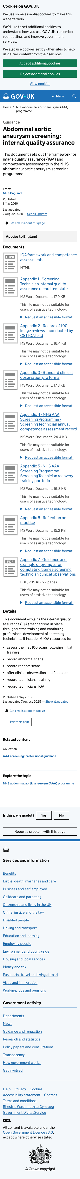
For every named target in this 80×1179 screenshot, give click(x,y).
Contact (50, 1095)
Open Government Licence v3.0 (28, 1132)
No (64, 815)
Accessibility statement (21, 1095)
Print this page (20, 722)
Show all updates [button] (56, 701)
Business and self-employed (25, 889)
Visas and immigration (20, 982)
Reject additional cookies (40, 74)
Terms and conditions (20, 1101)
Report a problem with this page (40, 831)
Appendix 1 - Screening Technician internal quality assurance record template (44, 283)
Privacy (20, 1089)
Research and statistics (21, 1039)
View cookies (40, 84)
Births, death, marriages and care (29, 881)
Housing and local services (24, 959)
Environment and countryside (26, 951)
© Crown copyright (40, 1169)
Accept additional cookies (40, 63)
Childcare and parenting (22, 897)
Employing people (17, 943)
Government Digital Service (24, 1112)
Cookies (36, 1089)
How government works (22, 1062)
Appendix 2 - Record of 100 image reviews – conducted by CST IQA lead (46, 330)
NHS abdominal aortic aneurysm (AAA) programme (38, 783)
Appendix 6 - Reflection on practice (43, 520)
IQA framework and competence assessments (48, 257)
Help (7, 1089)
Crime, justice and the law (23, 912)
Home (7, 107)
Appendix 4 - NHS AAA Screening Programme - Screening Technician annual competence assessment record (48, 422)
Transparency (14, 1055)
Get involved (13, 1070)
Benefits (9, 873)
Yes (46, 815)
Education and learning (21, 935)
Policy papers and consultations (28, 1047)
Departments (13, 1016)
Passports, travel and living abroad (30, 974)
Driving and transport (20, 928)
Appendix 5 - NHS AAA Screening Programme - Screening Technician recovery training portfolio (46, 473)
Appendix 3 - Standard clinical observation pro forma (46, 375)
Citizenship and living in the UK (27, 904)
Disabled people (16, 920)
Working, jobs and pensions (24, 990)
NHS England (12, 193)
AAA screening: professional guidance (29, 756)
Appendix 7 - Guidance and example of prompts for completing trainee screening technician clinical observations (48, 567)
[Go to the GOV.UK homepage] (18, 96)
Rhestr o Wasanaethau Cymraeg (28, 1106)
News (7, 1023)
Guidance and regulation (22, 1031)
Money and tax (14, 967)
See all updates (37, 214)
